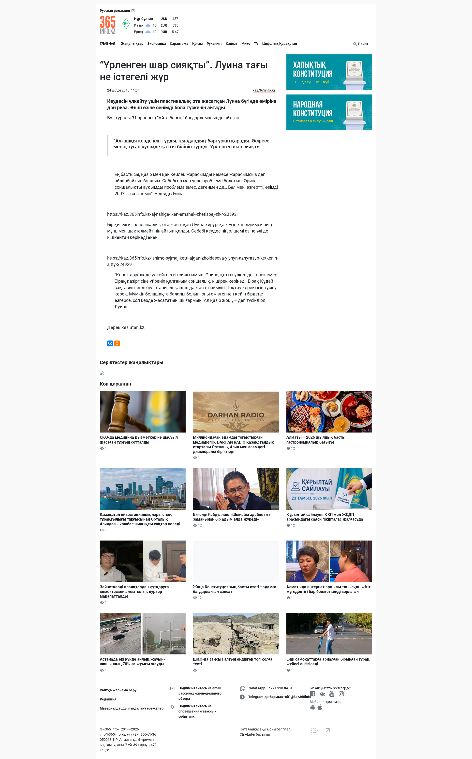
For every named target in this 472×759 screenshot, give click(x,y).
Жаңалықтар (132, 44)
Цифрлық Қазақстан (279, 44)
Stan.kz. (138, 327)
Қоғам (197, 44)
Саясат (231, 44)
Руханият (214, 44)
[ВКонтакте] (110, 343)
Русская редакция (115, 11)
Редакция (108, 699)
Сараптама (179, 44)
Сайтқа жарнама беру (118, 690)
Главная (107, 44)
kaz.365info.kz (264, 90)
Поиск (362, 44)
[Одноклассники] (117, 343)
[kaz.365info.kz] (111, 24)
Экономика (156, 44)
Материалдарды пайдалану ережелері (131, 708)
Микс (245, 44)
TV (256, 44)
